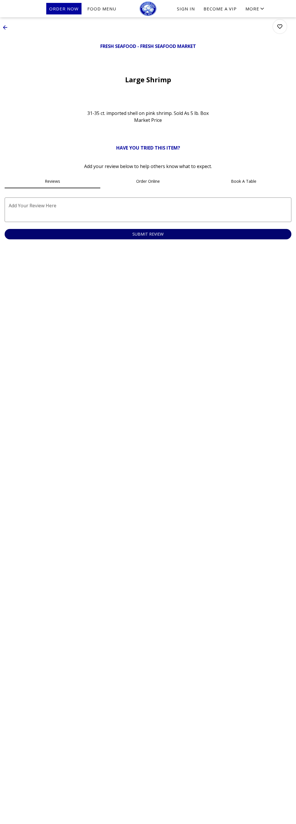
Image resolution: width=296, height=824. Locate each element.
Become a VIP (220, 9)
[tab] (52, 181)
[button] (255, 8)
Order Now (64, 9)
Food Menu (101, 9)
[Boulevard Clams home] (148, 8)
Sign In (186, 9)
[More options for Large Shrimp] (280, 26)
